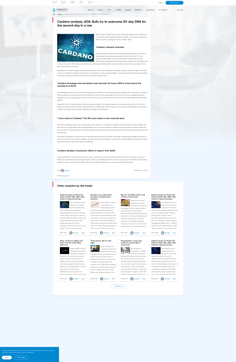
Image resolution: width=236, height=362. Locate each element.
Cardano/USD (66, 175)
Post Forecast (174, 3)
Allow (6, 357)
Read (82, 232)
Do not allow (21, 357)
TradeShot (67, 170)
